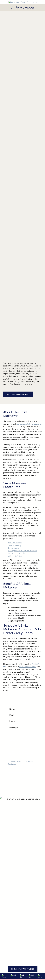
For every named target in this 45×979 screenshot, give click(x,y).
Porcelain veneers (15, 543)
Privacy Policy (16, 761)
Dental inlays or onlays (17, 553)
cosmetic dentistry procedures (29, 424)
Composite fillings (15, 556)
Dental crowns (14, 548)
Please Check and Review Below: (22, 736)
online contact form (27, 666)
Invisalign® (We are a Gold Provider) (22, 550)
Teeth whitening (14, 545)
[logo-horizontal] (23, 2)
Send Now (22, 770)
